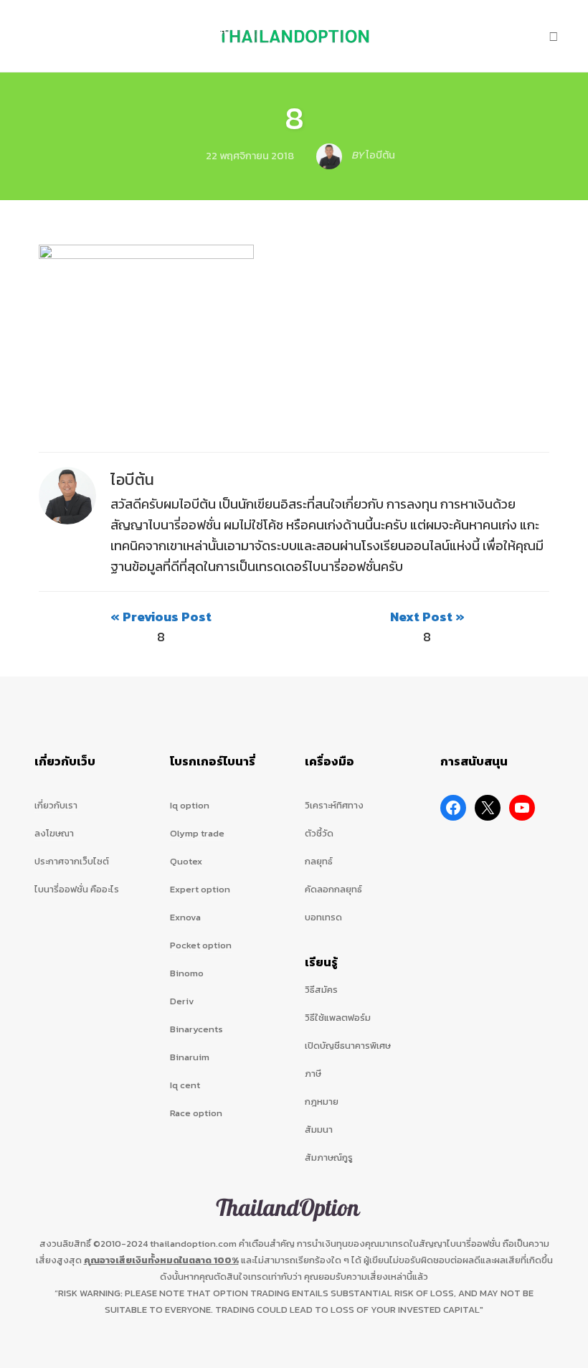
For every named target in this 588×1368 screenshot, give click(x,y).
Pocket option (201, 945)
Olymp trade (197, 833)
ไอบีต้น (132, 479)
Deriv (182, 1001)
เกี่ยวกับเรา (55, 805)
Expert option (200, 889)
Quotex (186, 861)
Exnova (185, 917)
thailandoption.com (193, 1243)
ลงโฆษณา (54, 833)
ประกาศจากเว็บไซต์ (71, 861)
